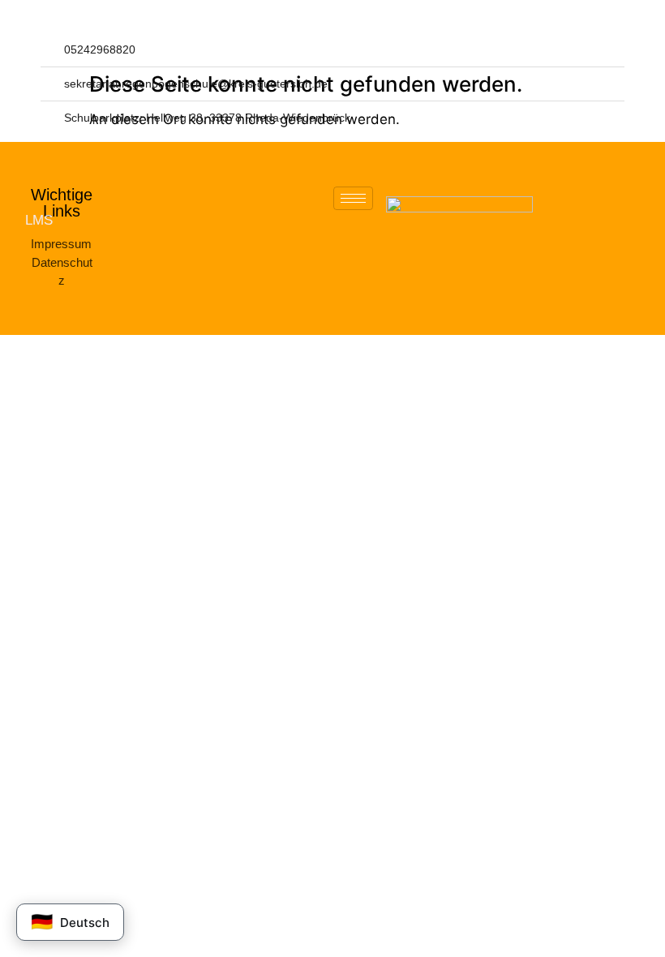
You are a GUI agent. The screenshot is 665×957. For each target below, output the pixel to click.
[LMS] (9, 219)
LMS (39, 220)
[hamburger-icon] (353, 198)
